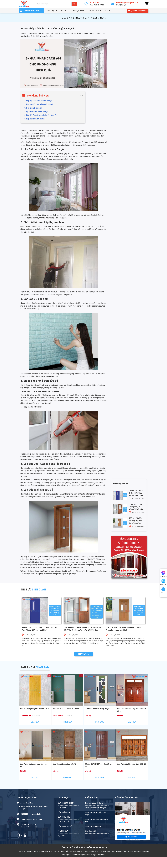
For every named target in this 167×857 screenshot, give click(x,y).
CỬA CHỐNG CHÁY (64, 812)
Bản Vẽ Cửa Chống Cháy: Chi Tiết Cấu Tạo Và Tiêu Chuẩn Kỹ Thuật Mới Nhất (137, 493)
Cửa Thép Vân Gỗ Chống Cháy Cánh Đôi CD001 (131, 710)
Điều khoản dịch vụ (91, 831)
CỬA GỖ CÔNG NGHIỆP (66, 803)
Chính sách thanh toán (93, 826)
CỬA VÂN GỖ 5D (63, 822)
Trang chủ (64, 18)
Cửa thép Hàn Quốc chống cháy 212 (98, 709)
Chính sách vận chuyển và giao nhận (96, 813)
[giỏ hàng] (146, 3)
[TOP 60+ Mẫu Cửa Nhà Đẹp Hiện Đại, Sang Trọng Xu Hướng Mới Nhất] (120, 523)
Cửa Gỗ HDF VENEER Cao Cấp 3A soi (66, 709)
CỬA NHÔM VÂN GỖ (65, 826)
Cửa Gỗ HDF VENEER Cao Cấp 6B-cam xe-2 (99, 765)
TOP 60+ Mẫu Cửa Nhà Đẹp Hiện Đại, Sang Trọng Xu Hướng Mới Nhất (135, 520)
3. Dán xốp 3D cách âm (33, 108)
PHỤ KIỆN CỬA (63, 831)
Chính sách (94, 11)
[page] (19, 835)
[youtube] (25, 835)
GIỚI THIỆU (51, 11)
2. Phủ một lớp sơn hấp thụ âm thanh (38, 104)
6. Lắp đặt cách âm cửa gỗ (34, 119)
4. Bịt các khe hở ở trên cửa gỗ (36, 111)
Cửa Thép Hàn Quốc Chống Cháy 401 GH (33, 765)
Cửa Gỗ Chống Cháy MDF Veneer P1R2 (34, 709)
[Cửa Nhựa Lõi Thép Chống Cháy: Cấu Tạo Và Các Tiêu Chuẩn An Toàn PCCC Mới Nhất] (120, 509)
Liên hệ (108, 11)
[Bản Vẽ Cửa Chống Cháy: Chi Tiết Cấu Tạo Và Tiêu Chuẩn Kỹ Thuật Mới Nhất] (120, 495)
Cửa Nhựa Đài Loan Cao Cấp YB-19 (65, 764)
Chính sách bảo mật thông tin (95, 808)
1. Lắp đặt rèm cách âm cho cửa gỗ (38, 101)
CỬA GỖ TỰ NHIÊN (64, 817)
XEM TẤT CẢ (83, 654)
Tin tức (63, 11)
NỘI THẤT (61, 836)
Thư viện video (78, 11)
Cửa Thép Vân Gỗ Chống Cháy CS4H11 (131, 764)
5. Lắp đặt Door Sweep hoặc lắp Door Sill (41, 115)
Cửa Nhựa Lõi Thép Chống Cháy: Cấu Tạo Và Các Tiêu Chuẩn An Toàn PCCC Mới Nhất (137, 507)
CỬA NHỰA (62, 808)
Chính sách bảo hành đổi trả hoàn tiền (97, 820)
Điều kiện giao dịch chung (94, 803)
